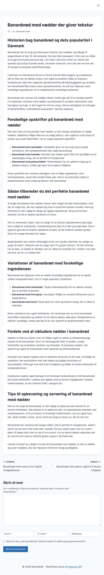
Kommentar (10, 491)
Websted (77, 533)
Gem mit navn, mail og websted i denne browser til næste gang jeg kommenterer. (46, 541)
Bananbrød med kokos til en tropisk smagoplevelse (22, 466)
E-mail (42, 533)
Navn (8, 533)
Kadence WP (75, 566)
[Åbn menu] (98, 5)
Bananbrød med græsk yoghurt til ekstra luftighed (79, 466)
